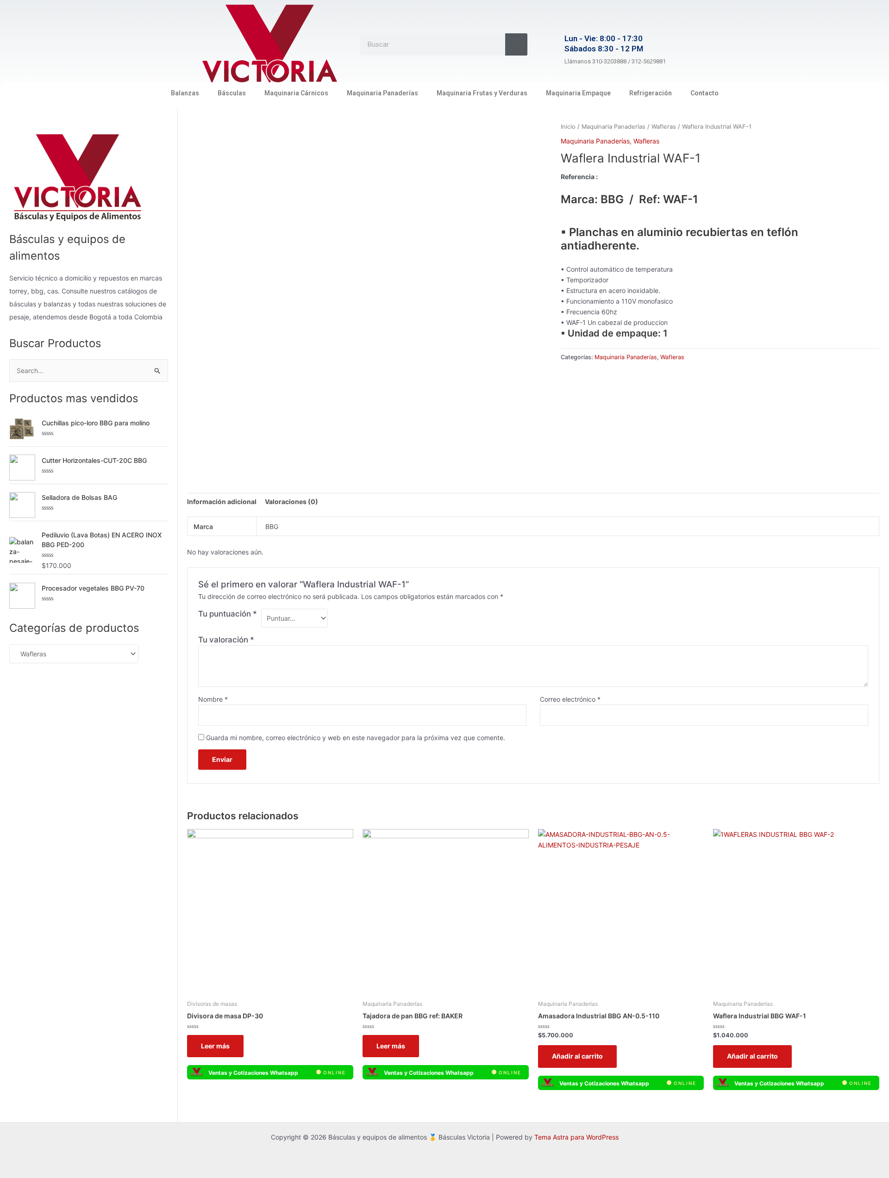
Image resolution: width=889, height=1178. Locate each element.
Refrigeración (650, 93)
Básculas (232, 93)
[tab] (222, 501)
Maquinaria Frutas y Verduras (482, 93)
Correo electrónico (570, 699)
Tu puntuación (227, 613)
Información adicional (222, 501)
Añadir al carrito (577, 1056)
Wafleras (663, 126)
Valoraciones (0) (291, 501)
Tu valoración (226, 639)
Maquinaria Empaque (578, 93)
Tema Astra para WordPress (576, 1137)
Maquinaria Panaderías (382, 93)
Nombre (213, 699)
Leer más (215, 1046)
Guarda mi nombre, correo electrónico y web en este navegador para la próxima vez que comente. (355, 738)
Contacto (704, 93)
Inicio (568, 126)
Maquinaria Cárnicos (296, 93)
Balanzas (185, 93)
